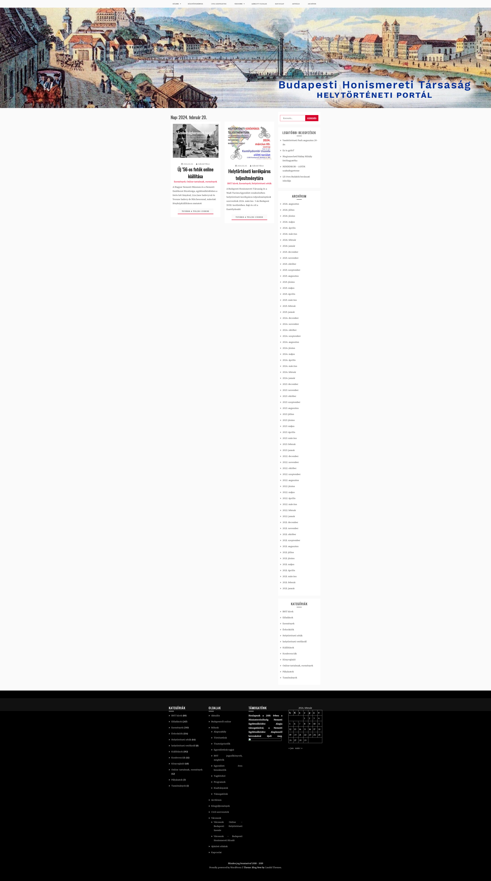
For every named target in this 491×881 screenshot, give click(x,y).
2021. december (290, 522)
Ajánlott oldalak (259, 4)
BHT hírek (232, 183)
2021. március (290, 576)
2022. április (289, 498)
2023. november (291, 390)
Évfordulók (288, 629)
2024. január (289, 378)
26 (290, 740)
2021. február (289, 582)
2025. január (289, 312)
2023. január (289, 450)
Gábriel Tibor (204, 164)
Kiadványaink (221, 788)
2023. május (288, 426)
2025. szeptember (291, 270)
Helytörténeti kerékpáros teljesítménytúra (249, 174)
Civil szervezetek (218, 4)
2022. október (290, 468)
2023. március (290, 438)
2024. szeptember (292, 336)
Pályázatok (288, 671)
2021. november (290, 528)
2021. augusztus (291, 546)
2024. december (291, 318)
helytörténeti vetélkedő (295, 641)
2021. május (288, 564)
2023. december (290, 384)
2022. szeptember (292, 474)
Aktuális (296, 4)
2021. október (289, 534)
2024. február (289, 372)
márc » (299, 748)
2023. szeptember (291, 402)
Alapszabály (220, 731)
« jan (291, 748)
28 (300, 740)
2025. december (290, 252)
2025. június (289, 282)
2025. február (289, 306)
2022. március (290, 504)
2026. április (289, 228)
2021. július (288, 552)
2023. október (289, 396)
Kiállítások (288, 647)
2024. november (291, 324)
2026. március (290, 234)
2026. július (288, 210)
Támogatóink (221, 794)
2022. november (291, 462)
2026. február (289, 240)
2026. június (289, 216)
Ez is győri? (288, 150)
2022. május (289, 492)
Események (180, 181)
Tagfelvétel (219, 776)
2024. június (289, 348)
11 (319, 723)
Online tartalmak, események (202, 181)
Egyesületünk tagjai (224, 749)
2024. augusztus (291, 342)
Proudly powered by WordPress (225, 867)
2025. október (289, 264)
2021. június (289, 558)
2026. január (289, 246)
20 (295, 734)
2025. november (291, 258)
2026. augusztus (291, 204)
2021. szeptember (291, 540)
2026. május (289, 222)
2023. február (289, 444)
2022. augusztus (291, 480)
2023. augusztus (291, 408)
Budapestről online (221, 721)
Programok (220, 782)
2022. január (289, 516)
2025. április (289, 294)
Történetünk (220, 737)
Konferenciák (290, 653)
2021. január (289, 588)
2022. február (289, 510)
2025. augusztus (291, 276)
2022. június (289, 486)
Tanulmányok (290, 677)
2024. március (290, 366)
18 (319, 729)
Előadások (288, 617)
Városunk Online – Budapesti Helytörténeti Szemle (228, 826)
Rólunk (176, 4)
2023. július (288, 414)
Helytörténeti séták (262, 183)
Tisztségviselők (222, 743)
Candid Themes (273, 867)
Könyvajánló (289, 659)
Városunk (238, 4)
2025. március (290, 300)
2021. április (289, 570)
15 (305, 729)
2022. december (291, 456)
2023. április (289, 432)
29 (305, 740)
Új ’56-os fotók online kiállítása (196, 172)
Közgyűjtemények (195, 4)
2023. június (289, 420)
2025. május (288, 288)
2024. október (290, 330)
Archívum (312, 4)
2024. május (289, 354)
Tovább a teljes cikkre (195, 211)
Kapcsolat (279, 4)
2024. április (289, 360)
